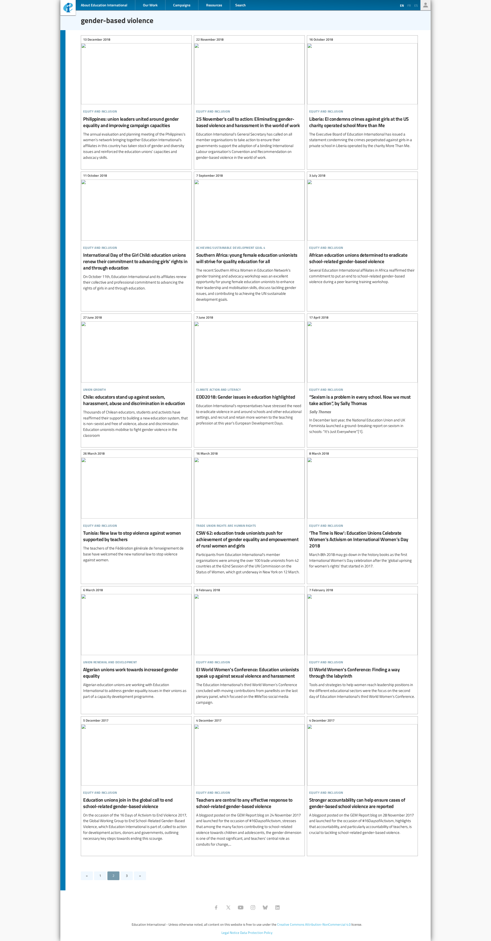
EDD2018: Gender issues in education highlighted (249, 371)
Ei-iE (68, 8)
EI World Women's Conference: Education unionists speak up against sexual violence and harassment (249, 647)
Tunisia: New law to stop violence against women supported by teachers (136, 507)
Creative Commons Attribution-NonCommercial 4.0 (314, 924)
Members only (425, 5)
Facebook (216, 907)
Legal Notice (230, 932)
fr (409, 5)
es (416, 5)
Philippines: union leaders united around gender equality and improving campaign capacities (136, 99)
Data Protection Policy (256, 932)
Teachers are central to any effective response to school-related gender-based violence (249, 782)
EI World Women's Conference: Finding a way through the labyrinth (362, 644)
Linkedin (277, 907)
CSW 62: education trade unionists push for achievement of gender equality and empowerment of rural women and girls (249, 513)
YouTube (241, 907)
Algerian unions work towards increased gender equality (136, 644)
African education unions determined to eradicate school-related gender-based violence (362, 229)
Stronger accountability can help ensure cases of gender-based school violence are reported (362, 777)
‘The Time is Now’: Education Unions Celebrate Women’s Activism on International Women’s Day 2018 (362, 511)
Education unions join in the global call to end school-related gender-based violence (136, 780)
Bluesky (265, 907)
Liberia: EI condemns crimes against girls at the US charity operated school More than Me (362, 93)
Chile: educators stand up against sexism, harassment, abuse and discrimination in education (136, 377)
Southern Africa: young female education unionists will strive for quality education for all (249, 238)
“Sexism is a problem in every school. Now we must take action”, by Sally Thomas (362, 375)
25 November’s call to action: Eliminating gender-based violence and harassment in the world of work (249, 99)
